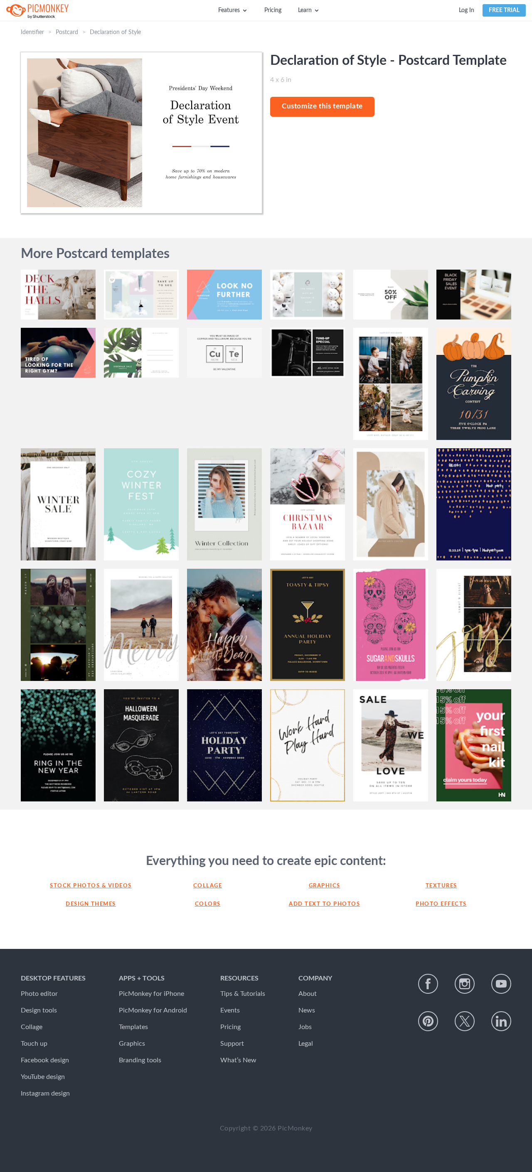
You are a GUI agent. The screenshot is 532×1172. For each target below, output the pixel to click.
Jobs (305, 1027)
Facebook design (45, 1060)
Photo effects (441, 904)
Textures (441, 886)
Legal (305, 1043)
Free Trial (504, 10)
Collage (207, 886)
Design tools (39, 1010)
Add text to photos (324, 904)
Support (232, 1043)
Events (230, 1010)
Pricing (272, 10)
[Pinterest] (428, 1021)
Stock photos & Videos (91, 886)
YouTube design (43, 1077)
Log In (466, 10)
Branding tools (140, 1060)
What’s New (238, 1060)
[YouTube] (501, 984)
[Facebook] (428, 984)
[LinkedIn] (501, 1021)
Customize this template (322, 106)
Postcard (67, 32)
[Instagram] (465, 984)
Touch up (34, 1043)
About (307, 993)
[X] (465, 1021)
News (306, 1010)
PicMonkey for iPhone (151, 993)
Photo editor (39, 993)
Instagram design (45, 1093)
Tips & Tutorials (242, 993)
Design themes (91, 904)
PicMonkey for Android (153, 1010)
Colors (208, 904)
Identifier (32, 32)
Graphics (324, 886)
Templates (133, 1027)
